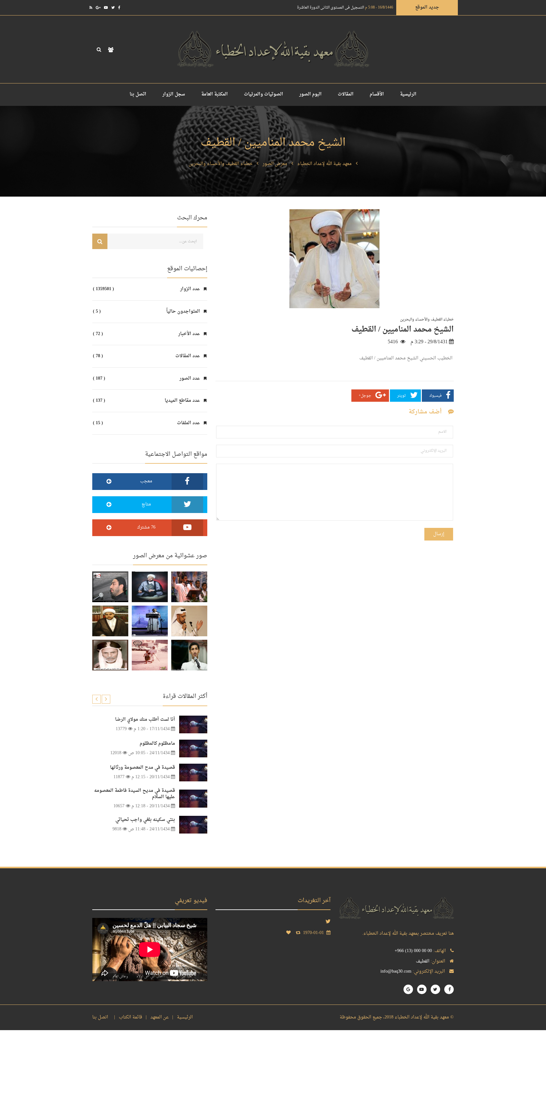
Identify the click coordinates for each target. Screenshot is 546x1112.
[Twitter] (113, 7)
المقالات (346, 94)
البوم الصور (310, 94)
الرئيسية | (181, 1017)
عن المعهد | (156, 1017)
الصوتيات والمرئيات (263, 94)
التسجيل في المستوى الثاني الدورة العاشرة (345, 7)
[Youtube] (106, 7)
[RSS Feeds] (90, 7)
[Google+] (98, 7)
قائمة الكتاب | (127, 1017)
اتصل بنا (138, 94)
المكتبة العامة (214, 94)
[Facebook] (119, 7)
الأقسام (377, 94)
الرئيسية (408, 94)
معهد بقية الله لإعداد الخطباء (324, 164)
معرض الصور (275, 164)
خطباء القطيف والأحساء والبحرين (220, 164)
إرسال (438, 534)
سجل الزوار (173, 94)
